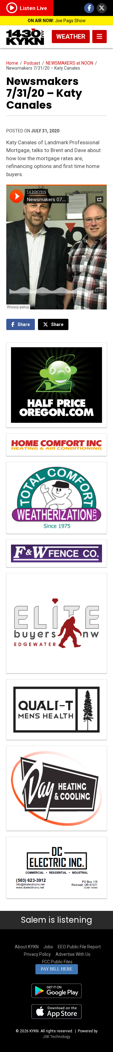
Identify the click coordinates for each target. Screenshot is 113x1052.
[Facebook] (89, 8)
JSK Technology (56, 1037)
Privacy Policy (37, 954)
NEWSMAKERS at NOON (69, 63)
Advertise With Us (73, 954)
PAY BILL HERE (57, 969)
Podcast (32, 63)
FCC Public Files (57, 961)
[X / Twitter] (102, 8)
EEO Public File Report (79, 946)
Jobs (48, 946)
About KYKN (27, 946)
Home (12, 63)
